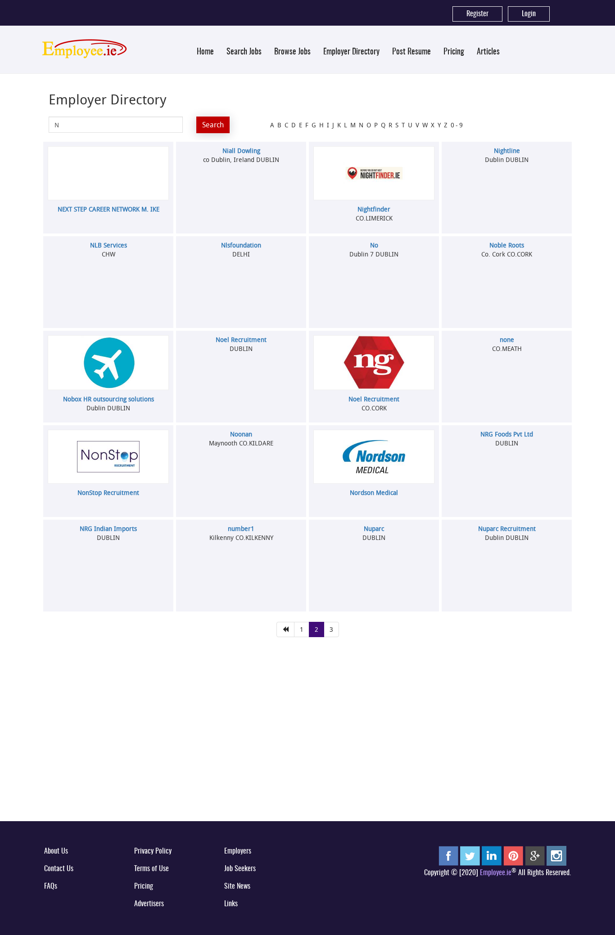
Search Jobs (244, 52)
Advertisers (149, 904)
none (507, 339)
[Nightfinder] (374, 173)
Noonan (241, 434)
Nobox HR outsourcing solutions (108, 399)
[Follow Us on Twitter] (470, 855)
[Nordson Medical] (374, 456)
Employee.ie (495, 873)
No (374, 245)
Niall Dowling (241, 150)
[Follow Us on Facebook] (448, 855)
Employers (237, 851)
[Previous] (285, 629)
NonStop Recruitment (108, 492)
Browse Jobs (292, 52)
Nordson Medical (374, 492)
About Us (56, 851)
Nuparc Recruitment (507, 528)
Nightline (507, 150)
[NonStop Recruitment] (108, 456)
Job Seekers (240, 868)
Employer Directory (351, 52)
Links (231, 904)
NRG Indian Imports (108, 528)
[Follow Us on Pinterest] (513, 855)
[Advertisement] (307, 745)
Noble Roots (506, 245)
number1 (241, 528)
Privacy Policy (153, 851)
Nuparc (374, 528)
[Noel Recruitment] (374, 363)
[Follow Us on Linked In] (492, 855)
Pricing (453, 52)
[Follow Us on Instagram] (556, 855)
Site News (237, 886)
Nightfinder (373, 209)
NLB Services (108, 245)
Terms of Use (151, 868)
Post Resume (411, 52)
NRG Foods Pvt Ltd (506, 434)
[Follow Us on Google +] (535, 855)
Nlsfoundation (241, 245)
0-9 (457, 125)
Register (477, 14)
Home (205, 52)
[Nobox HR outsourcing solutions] (108, 363)
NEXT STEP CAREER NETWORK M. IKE (108, 209)
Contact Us (58, 868)
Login (529, 14)
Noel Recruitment (241, 339)
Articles (488, 52)
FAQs (50, 886)
